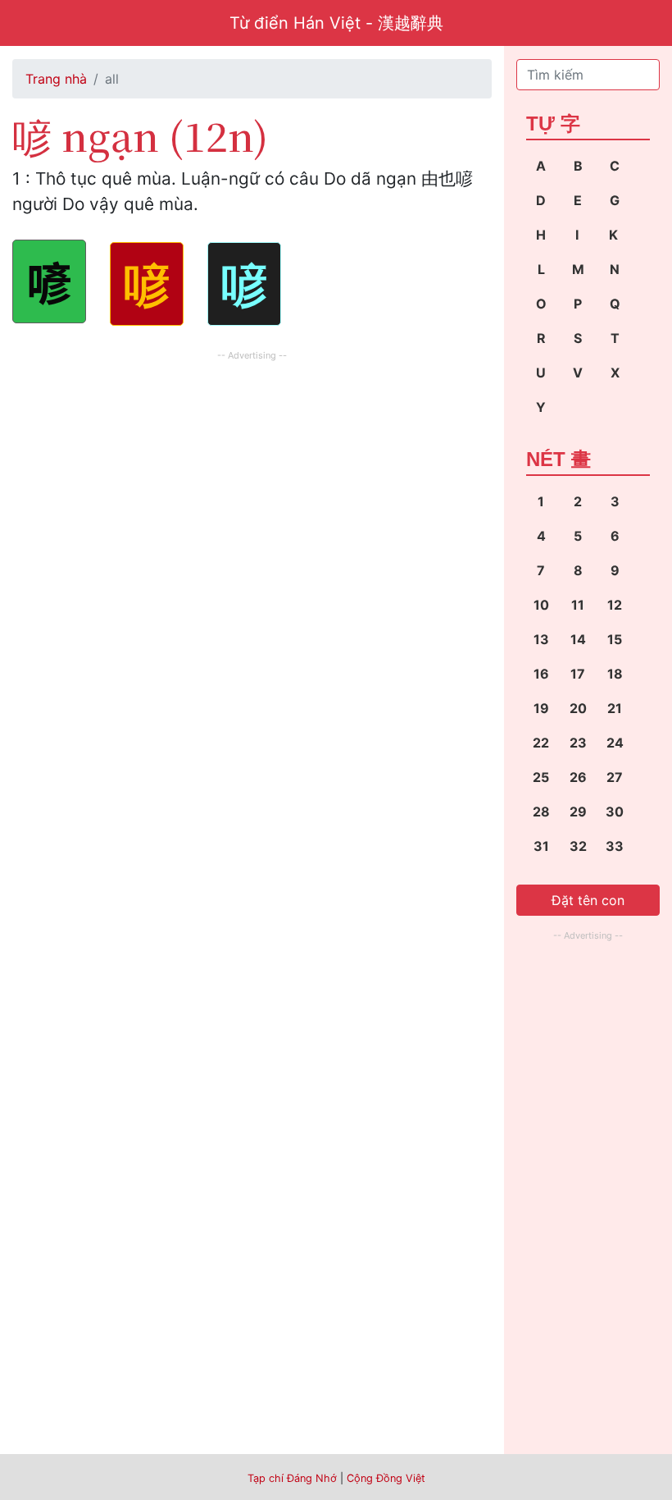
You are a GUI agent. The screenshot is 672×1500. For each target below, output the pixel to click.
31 (541, 846)
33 (615, 846)
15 (614, 639)
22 (541, 742)
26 (578, 777)
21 (614, 708)
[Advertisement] (252, 480)
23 (578, 742)
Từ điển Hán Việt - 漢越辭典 (336, 23)
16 (541, 673)
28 (541, 811)
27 (614, 777)
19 (541, 708)
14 (578, 639)
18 (615, 673)
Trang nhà (56, 79)
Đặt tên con (588, 900)
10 (541, 605)
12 (614, 605)
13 (541, 639)
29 (578, 811)
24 (615, 742)
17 (577, 673)
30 (615, 811)
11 (577, 605)
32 (578, 846)
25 (541, 777)
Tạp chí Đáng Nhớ (292, 1478)
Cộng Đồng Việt (386, 1478)
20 (578, 708)
